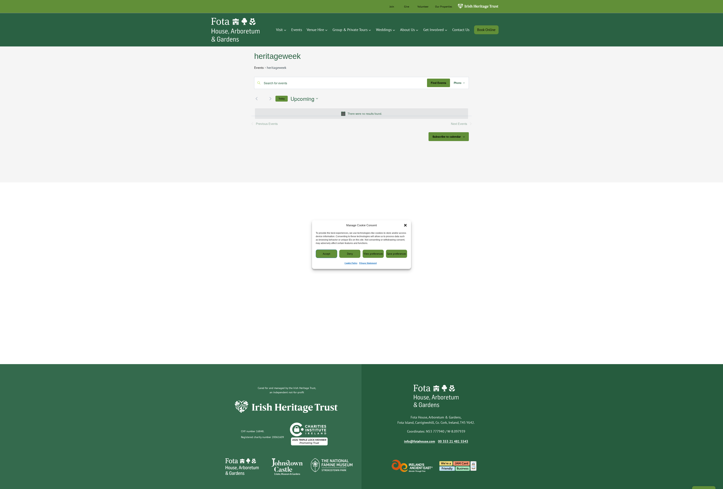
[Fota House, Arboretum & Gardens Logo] (235, 30)
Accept (326, 253)
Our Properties (443, 6)
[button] (405, 225)
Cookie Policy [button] (351, 263)
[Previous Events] (256, 98)
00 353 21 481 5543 (453, 441)
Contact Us (460, 29)
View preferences (373, 253)
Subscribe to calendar (446, 136)
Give (406, 6)
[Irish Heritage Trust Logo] (475, 8)
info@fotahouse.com (419, 441)
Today (281, 98)
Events (296, 29)
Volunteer (423, 6)
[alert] (361, 113)
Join (392, 6)
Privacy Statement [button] (368, 263)
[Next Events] (270, 98)
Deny (350, 253)
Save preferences (396, 253)
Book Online (486, 29)
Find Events (438, 83)
